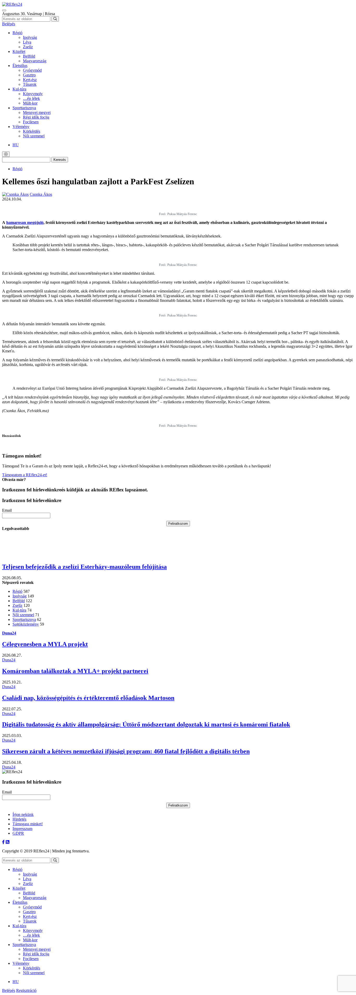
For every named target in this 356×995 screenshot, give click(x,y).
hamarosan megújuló (25, 222)
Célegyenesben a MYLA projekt (45, 644)
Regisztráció (26, 990)
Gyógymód (32, 70)
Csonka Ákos (41, 194)
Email (7, 510)
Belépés (8, 24)
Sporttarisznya (24, 108)
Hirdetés (19, 819)
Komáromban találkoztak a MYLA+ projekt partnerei (75, 671)
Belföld (29, 56)
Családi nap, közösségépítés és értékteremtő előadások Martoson (88, 697)
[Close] (6, 154)
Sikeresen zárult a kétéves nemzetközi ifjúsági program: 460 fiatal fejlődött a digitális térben (126, 751)
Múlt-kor (30, 103)
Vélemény (21, 126)
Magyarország (34, 61)
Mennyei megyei (37, 112)
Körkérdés (31, 131)
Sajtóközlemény (26, 624)
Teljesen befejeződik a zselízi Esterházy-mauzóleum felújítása (84, 566)
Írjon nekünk (23, 814)
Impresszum (22, 828)
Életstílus (20, 65)
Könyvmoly (33, 93)
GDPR (18, 833)
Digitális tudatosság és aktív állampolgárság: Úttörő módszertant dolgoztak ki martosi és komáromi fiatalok (146, 724)
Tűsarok (29, 84)
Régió (17, 32)
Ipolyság (30, 37)
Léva (27, 42)
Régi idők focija (36, 117)
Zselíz (28, 47)
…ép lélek (31, 98)
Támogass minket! (28, 824)
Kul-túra (19, 89)
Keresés (59, 160)
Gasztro (29, 75)
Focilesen (31, 122)
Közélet (19, 51)
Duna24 (9, 633)
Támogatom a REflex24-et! (24, 475)
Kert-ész (30, 79)
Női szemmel (34, 136)
